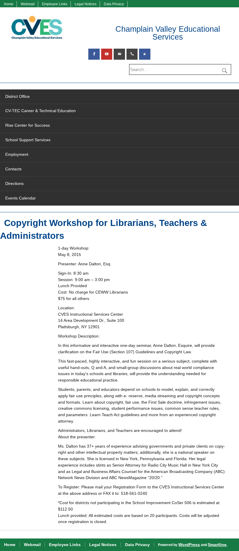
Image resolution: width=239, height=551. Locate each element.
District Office (17, 96)
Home (8, 4)
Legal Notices (85, 4)
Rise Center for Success (27, 125)
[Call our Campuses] (132, 54)
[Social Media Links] (93, 54)
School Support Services (27, 140)
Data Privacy (114, 4)
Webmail (28, 4)
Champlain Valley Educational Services (167, 32)
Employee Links (54, 4)
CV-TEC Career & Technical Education (40, 111)
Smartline (217, 544)
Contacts (13, 169)
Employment (16, 154)
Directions (14, 183)
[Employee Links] (144, 54)
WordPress (189, 544)
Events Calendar (20, 198)
